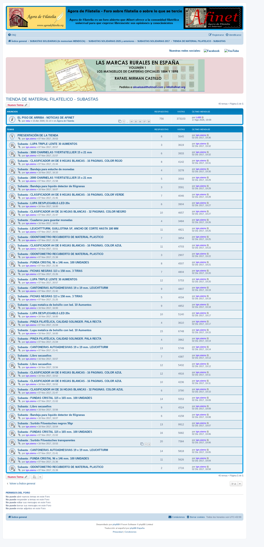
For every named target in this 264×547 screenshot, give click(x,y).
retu (28, 121)
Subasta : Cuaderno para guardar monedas (45, 220)
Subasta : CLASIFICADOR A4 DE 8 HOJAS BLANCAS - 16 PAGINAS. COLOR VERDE (71, 194)
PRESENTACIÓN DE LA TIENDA (38, 135)
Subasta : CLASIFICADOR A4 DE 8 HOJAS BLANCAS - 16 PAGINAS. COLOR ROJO (70, 160)
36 (140, 121)
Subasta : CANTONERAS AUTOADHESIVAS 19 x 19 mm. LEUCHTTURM (63, 287)
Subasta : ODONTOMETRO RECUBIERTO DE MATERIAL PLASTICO (60, 237)
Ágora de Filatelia (65, 121)
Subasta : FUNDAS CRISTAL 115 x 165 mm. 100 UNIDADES (55, 398)
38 (149, 121)
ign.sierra (31, 138)
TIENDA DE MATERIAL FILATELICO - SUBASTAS (52, 99)
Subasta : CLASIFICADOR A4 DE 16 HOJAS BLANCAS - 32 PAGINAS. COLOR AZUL (70, 389)
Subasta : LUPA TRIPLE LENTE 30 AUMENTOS (47, 143)
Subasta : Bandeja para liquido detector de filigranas (51, 186)
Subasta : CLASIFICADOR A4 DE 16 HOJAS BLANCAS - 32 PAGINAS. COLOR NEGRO (72, 211)
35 (136, 121)
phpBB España (137, 528)
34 (131, 121)
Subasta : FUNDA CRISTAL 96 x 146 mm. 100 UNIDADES (53, 262)
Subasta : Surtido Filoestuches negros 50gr (45, 423)
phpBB (116, 524)
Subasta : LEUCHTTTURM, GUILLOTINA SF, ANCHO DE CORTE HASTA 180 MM (68, 228)
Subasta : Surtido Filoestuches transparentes (46, 440)
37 (144, 121)
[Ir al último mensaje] (203, 117)
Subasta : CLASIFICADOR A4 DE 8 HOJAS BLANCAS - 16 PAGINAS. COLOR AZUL (70, 245)
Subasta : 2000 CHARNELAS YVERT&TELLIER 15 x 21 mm (55, 177)
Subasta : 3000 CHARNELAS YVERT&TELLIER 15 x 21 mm (55, 152)
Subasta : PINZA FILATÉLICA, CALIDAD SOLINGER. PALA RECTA (59, 321)
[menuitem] (12, 34)
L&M (198, 117)
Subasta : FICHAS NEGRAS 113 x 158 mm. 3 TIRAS (50, 270)
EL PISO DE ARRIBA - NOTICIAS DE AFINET (46, 117)
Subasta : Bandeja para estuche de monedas (46, 169)
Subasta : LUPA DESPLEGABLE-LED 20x (44, 203)
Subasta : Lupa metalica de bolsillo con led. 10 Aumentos (54, 304)
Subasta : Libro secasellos (34, 355)
